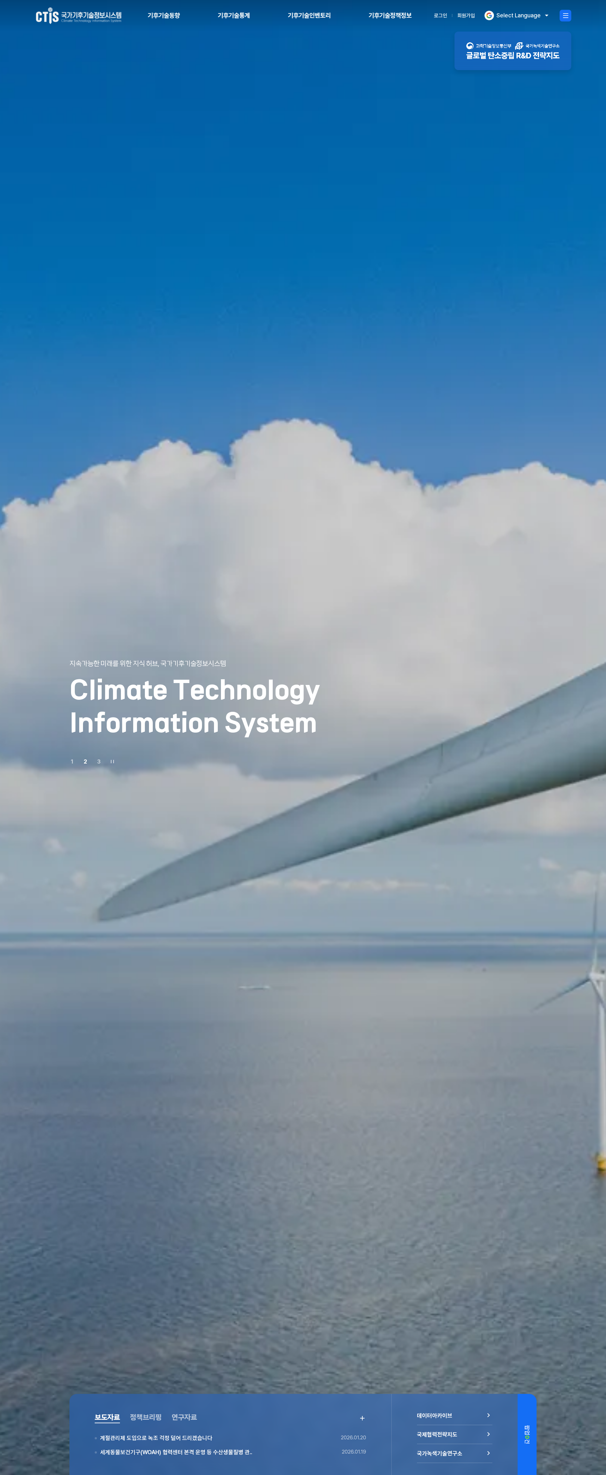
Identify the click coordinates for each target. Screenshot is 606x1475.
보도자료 (107, 1417)
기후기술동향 (164, 15)
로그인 (440, 16)
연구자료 (184, 1417)
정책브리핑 (146, 1417)
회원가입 (466, 16)
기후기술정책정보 (390, 15)
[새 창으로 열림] (513, 50)
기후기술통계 (234, 15)
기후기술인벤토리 (309, 15)
